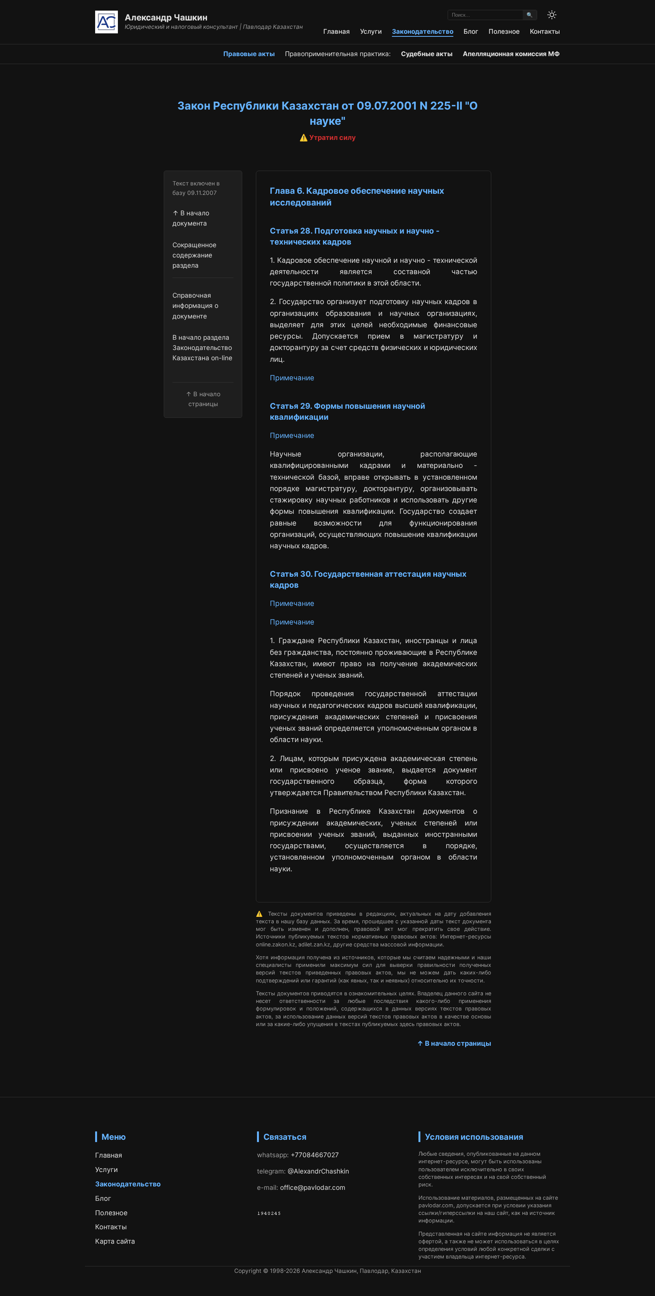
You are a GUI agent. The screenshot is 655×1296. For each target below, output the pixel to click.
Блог (471, 31)
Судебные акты (427, 54)
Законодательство (422, 31)
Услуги (371, 31)
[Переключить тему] (552, 15)
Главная (336, 31)
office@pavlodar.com (312, 1187)
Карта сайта (115, 1241)
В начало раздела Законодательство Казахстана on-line (202, 347)
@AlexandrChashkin (318, 1171)
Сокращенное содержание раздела (194, 255)
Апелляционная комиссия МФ (511, 54)
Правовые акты (249, 54)
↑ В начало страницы (454, 1043)
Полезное (504, 31)
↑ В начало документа (190, 218)
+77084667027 (315, 1155)
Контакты (545, 31)
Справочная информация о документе (195, 305)
